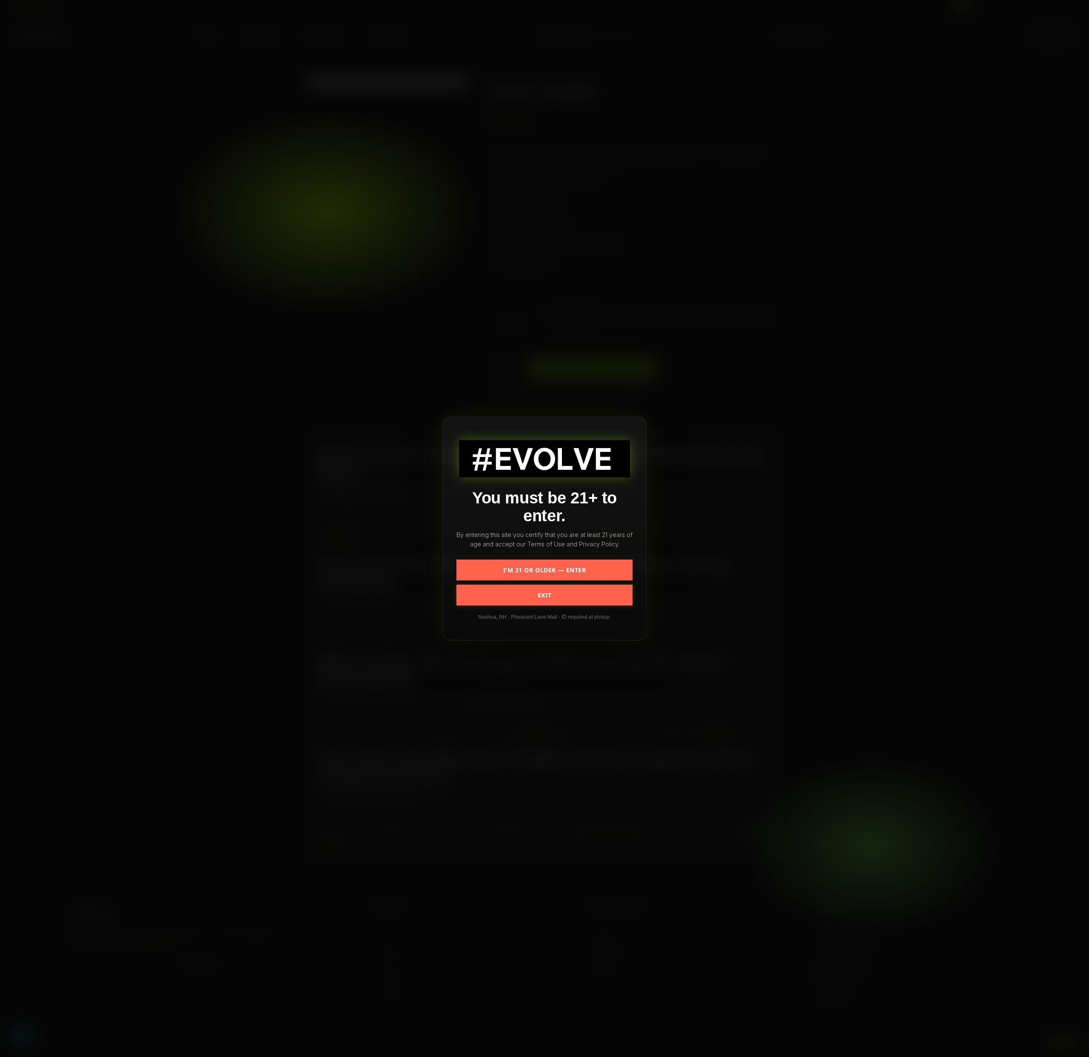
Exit (544, 595)
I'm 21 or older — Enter (544, 570)
